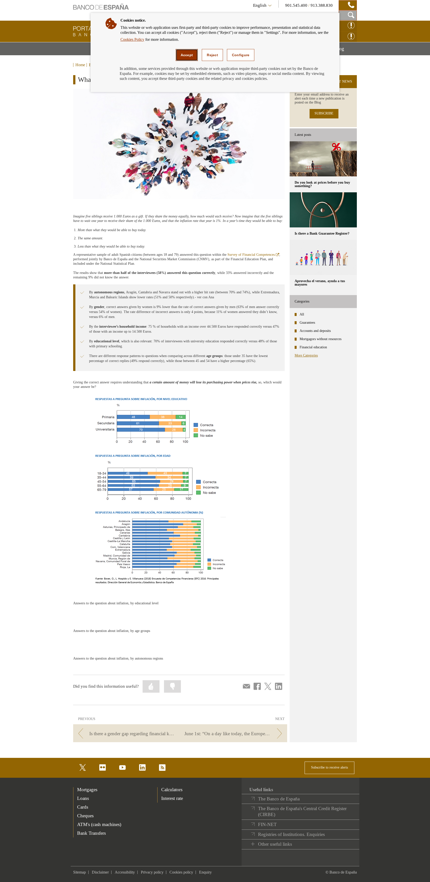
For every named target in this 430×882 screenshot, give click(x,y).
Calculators (171, 789)
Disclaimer (100, 872)
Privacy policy (152, 872)
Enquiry (205, 872)
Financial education (313, 347)
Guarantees (307, 322)
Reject (212, 55)
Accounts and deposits (315, 331)
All (302, 314)
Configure (241, 55)
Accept (187, 55)
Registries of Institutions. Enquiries (291, 834)
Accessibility (125, 872)
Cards (82, 807)
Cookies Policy (132, 39)
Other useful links (275, 844)
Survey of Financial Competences (253, 255)
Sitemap (79, 872)
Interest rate (172, 798)
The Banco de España (279, 798)
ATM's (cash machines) (99, 824)
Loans (83, 798)
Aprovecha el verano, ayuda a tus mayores (320, 282)
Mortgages (87, 789)
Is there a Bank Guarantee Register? (322, 233)
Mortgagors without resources (320, 339)
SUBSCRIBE (324, 113)
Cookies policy (181, 872)
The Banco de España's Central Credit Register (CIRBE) (302, 811)
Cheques (85, 815)
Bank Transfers (91, 833)
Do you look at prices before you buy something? (322, 184)
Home (80, 65)
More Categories (306, 355)
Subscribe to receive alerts (329, 767)
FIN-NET (267, 824)
